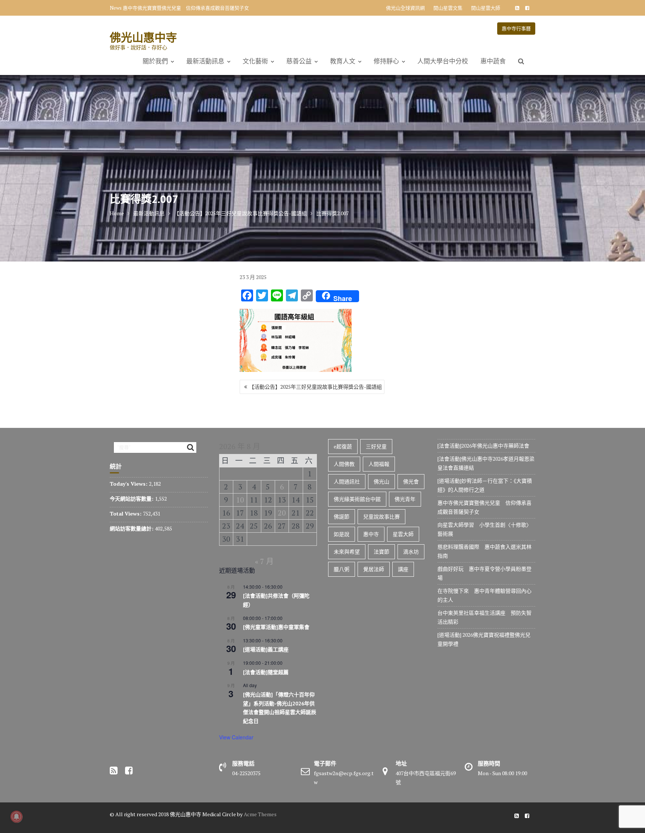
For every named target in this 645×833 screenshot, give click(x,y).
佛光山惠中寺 (143, 37)
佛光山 (381, 481)
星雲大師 (403, 534)
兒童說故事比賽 (381, 516)
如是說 (341, 534)
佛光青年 (405, 498)
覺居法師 (373, 569)
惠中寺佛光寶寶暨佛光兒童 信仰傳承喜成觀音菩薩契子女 (186, 7)
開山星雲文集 (447, 7)
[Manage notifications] (16, 817)
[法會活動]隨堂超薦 (266, 672)
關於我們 (155, 61)
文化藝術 (255, 61)
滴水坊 (411, 551)
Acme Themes (260, 814)
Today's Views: (129, 483)
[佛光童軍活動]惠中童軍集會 (276, 627)
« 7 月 (264, 561)
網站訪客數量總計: (132, 528)
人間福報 (378, 463)
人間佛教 (344, 463)
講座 (403, 569)
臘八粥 (341, 569)
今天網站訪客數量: (132, 498)
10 (240, 500)
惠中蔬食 (493, 61)
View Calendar (236, 737)
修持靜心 (386, 61)
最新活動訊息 (205, 61)
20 (282, 513)
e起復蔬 (343, 446)
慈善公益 (299, 61)
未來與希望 (347, 551)
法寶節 (381, 551)
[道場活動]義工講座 (266, 649)
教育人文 (342, 61)
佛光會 (411, 481)
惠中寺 (371, 534)
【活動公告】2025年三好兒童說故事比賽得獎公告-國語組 (315, 386)
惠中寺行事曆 (516, 28)
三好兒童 (376, 446)
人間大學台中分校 (442, 61)
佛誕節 (341, 516)
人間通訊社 (347, 481)
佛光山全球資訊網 (405, 7)
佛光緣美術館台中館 (357, 498)
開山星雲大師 (485, 7)
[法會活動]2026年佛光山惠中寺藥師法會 (483, 445)
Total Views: (126, 513)
